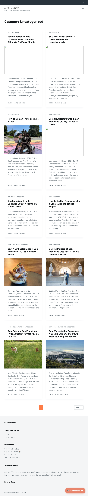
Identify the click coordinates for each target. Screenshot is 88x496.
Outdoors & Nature (15, 327)
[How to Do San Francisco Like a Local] (23, 139)
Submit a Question (11, 449)
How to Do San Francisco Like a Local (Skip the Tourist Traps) (64, 204)
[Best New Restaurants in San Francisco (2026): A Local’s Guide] (65, 142)
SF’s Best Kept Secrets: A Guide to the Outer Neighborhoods (62, 39)
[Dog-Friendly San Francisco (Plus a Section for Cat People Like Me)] (23, 354)
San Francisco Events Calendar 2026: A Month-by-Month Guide (23, 204)
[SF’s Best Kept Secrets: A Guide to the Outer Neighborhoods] (65, 60)
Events (10, 197)
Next (78, 407)
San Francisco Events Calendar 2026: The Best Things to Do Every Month (21, 39)
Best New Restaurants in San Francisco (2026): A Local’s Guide (64, 122)
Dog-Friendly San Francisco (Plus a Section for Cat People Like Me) (23, 334)
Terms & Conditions (12, 457)
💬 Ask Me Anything (75, 490)
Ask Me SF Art (10, 437)
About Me (8, 435)
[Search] (83, 2)
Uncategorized (13, 32)
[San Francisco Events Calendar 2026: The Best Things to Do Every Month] (23, 60)
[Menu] (83, 9)
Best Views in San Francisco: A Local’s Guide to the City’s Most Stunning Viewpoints (64, 334)
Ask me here (55, 475)
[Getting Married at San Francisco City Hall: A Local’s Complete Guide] (65, 272)
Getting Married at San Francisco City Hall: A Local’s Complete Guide (64, 252)
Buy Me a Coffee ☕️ (12, 452)
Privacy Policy (10, 454)
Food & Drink (12, 245)
